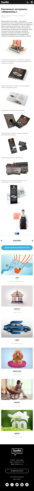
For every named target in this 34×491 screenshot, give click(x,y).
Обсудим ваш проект (17, 471)
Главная (3, 15)
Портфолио (9, 15)
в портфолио (17, 240)
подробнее (17, 265)
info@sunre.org (19, 464)
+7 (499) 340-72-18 (18, 462)
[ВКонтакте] (16, 234)
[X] (18, 234)
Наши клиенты (17, 479)
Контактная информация (17, 477)
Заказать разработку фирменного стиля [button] (17, 247)
